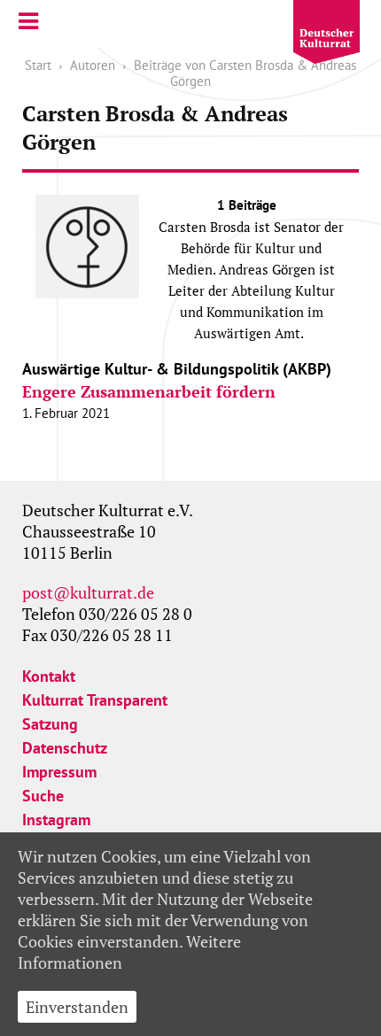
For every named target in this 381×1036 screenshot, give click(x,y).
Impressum (59, 772)
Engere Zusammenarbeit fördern (149, 391)
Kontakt (48, 676)
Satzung (50, 724)
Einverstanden (77, 1006)
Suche (43, 795)
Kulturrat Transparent (94, 700)
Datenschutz (64, 748)
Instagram (56, 819)
